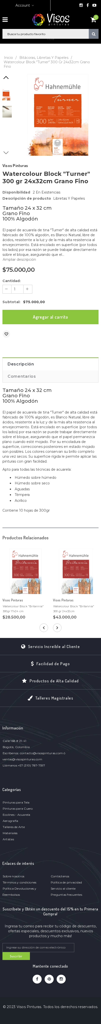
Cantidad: (11, 281)
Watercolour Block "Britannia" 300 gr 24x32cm (73, 609)
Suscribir (16, 956)
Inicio (8, 57)
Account (22, 5)
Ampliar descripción (19, 259)
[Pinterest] (49, 979)
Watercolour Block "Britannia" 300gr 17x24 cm (23, 609)
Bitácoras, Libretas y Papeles (43, 57)
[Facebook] (88, 5)
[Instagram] (81, 5)
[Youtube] (94, 5)
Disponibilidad (16, 192)
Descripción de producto (26, 198)
